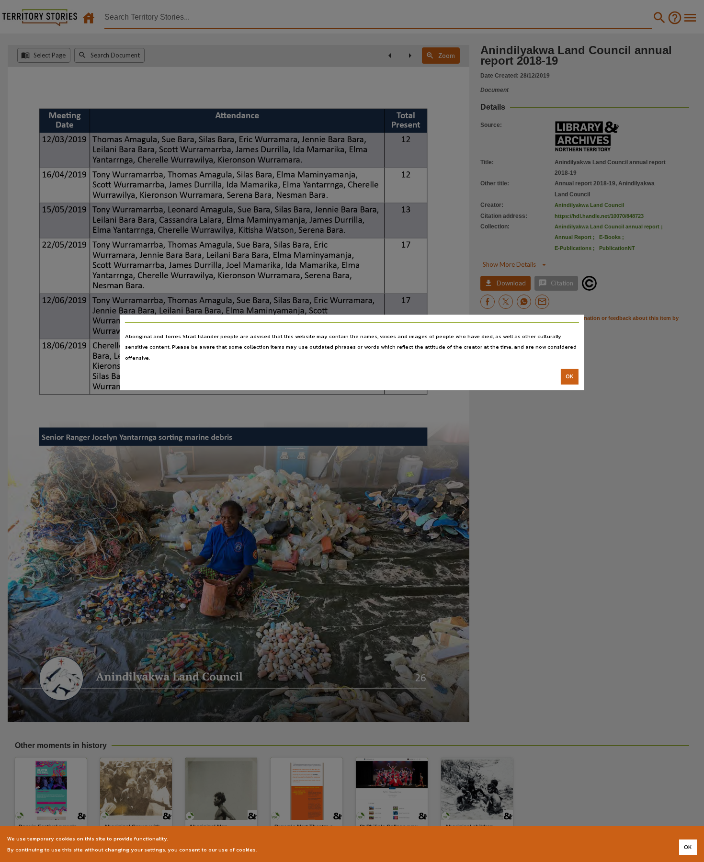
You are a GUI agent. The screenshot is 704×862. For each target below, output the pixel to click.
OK (570, 376)
